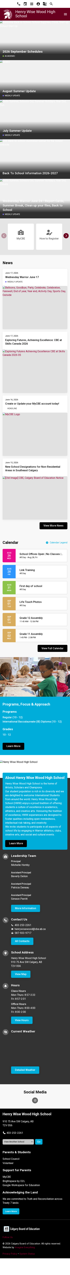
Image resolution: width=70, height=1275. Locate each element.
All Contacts (22, 941)
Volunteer (8, 1163)
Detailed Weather (25, 1069)
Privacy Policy (10, 1253)
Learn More (13, 746)
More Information (25, 908)
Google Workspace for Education (21, 1185)
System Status (27, 1253)
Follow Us (8, 1237)
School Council (11, 1158)
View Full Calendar (52, 648)
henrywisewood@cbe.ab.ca (30, 929)
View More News (53, 525)
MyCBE (7, 1176)
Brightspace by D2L (14, 1181)
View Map (21, 974)
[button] (66, 235)
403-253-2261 (23, 925)
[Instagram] (35, 1100)
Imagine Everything (25, 1247)
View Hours (22, 1020)
